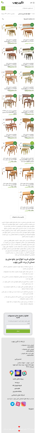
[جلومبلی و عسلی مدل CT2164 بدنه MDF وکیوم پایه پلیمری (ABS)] (26, 125)
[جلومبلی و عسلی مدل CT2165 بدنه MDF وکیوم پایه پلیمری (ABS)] (26, 78)
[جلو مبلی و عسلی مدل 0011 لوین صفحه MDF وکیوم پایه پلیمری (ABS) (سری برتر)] (26, 149)
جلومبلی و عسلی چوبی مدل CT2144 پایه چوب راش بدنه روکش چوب (10, 159)
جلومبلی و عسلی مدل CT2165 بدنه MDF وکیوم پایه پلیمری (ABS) (27, 88)
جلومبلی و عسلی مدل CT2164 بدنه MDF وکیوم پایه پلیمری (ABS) (27, 136)
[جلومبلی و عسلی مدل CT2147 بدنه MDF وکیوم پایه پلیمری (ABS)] (9, 30)
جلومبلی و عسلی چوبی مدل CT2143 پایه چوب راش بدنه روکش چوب (10, 185)
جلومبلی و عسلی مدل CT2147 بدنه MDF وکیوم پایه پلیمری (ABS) (10, 41)
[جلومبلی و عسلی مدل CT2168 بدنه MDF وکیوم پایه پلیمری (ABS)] (9, 125)
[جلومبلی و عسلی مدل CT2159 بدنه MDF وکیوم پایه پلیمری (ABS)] (9, 78)
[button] (21, 24)
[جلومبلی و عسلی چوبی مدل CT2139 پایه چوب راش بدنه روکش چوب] (26, 174)
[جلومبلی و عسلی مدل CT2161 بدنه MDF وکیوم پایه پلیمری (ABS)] (9, 101)
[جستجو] (3, 8)
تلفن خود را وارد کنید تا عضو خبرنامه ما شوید (19, 322)
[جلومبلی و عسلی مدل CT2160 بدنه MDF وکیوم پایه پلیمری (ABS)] (26, 101)
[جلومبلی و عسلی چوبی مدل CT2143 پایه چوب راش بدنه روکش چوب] (9, 174)
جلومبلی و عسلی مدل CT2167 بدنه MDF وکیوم (27, 40)
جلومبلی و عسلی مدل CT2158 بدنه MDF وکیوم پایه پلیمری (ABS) (10, 65)
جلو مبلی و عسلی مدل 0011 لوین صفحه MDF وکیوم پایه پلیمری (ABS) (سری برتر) (27, 159)
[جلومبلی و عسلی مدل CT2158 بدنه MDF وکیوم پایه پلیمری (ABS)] (9, 54)
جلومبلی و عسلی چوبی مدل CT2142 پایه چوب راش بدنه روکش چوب (27, 208)
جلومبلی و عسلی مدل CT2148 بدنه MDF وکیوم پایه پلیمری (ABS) (27, 65)
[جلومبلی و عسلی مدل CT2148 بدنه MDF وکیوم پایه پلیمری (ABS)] (26, 54)
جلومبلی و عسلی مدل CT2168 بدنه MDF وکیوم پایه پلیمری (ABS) (10, 136)
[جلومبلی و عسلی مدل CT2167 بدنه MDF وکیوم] (26, 30)
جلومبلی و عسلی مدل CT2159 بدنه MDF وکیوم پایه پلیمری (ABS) (10, 88)
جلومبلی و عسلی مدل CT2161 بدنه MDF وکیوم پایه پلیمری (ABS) (9, 112)
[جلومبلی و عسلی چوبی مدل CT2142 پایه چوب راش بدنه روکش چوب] (26, 198)
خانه (33, 14)
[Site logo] (18, 2)
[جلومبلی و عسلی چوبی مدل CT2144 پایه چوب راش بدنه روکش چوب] (9, 149)
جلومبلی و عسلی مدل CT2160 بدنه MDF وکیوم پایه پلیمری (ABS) (28, 112)
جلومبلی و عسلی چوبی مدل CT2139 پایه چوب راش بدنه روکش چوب (27, 185)
